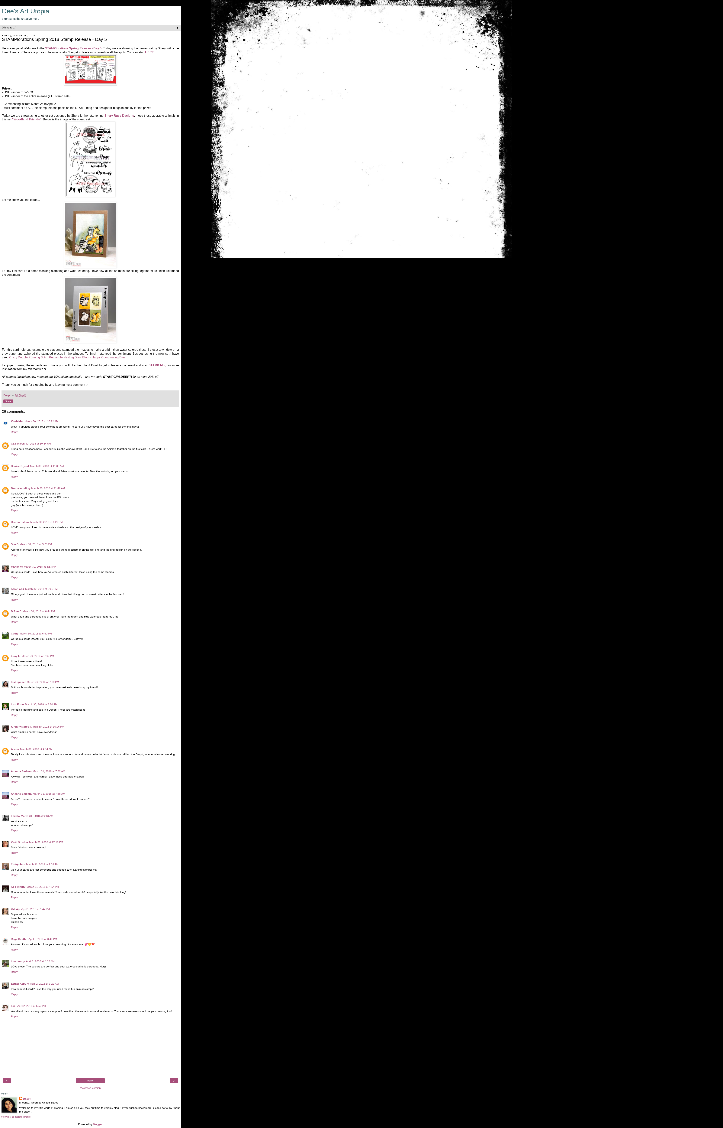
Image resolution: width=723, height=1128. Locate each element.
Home (90, 1080)
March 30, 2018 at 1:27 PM (46, 521)
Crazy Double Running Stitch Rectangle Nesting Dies (45, 357)
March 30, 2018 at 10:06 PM (47, 726)
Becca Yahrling (20, 488)
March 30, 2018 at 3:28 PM (36, 544)
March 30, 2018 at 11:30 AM (47, 466)
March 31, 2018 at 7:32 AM (49, 771)
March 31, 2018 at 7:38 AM (49, 793)
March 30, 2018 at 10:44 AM (34, 443)
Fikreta (15, 815)
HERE (149, 52)
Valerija (15, 909)
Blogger (97, 1124)
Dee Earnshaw (20, 521)
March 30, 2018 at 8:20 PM (41, 704)
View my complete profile (16, 1116)
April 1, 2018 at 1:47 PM (35, 909)
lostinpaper (18, 681)
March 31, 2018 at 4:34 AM (36, 749)
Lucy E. (16, 655)
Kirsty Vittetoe (20, 726)
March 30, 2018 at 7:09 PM (38, 655)
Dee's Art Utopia (25, 11)
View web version (90, 1087)
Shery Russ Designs (119, 115)
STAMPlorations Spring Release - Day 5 (73, 48)
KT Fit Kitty (18, 886)
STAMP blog (158, 365)
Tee (13, 1005)
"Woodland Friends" (26, 119)
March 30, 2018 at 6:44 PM (39, 611)
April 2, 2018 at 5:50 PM (31, 1005)
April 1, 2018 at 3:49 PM (42, 939)
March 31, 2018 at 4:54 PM (43, 886)
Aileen (15, 749)
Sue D (14, 544)
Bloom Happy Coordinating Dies (104, 357)
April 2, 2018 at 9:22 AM (44, 983)
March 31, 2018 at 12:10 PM (46, 842)
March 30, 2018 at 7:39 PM (43, 681)
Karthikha (17, 421)
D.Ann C (16, 611)
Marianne (17, 566)
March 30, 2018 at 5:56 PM (41, 588)
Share (8, 401)
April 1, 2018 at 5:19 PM (40, 961)
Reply (14, 431)
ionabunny (18, 961)
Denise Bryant (20, 466)
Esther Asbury (20, 983)
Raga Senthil (19, 939)
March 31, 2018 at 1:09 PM (42, 864)
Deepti (27, 1098)
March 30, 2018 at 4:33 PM (40, 566)
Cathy (14, 633)
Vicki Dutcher (19, 842)
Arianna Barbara (21, 771)
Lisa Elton (17, 704)
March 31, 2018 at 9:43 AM (37, 815)
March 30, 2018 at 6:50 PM (36, 633)
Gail (13, 443)
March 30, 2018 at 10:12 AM (41, 421)
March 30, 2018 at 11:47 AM (48, 488)
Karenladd (17, 588)
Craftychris (18, 864)
